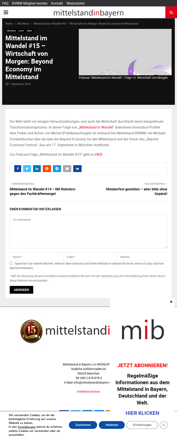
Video (29, 30)
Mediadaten (76, 3)
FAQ (5, 3)
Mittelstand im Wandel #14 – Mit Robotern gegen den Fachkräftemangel (42, 191)
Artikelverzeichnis (88, 391)
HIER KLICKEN (142, 412)
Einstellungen (27, 427)
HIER (98, 154)
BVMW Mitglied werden (29, 3)
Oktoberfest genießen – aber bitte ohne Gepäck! (136, 191)
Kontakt (57, 3)
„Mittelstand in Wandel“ (96, 127)
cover (21, 30)
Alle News (11, 30)
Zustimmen (83, 425)
